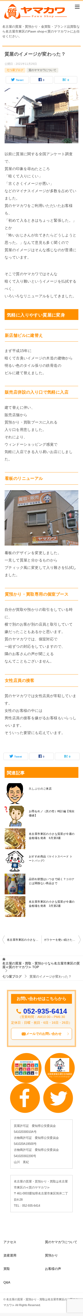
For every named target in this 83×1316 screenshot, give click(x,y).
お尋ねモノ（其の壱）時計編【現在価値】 (51, 813)
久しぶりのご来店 (40, 788)
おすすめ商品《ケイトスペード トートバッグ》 (50, 858)
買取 (6, 1269)
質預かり (51, 1255)
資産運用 (9, 1255)
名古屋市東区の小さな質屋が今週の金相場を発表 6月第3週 (51, 836)
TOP (41, 965)
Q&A (6, 1282)
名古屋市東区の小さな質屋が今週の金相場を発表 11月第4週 (24, 939)
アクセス (9, 1242)
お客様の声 (53, 1269)
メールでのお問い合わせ (44, 1033)
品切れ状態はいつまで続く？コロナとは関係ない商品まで (51, 881)
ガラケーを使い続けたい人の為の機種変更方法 (62, 939)
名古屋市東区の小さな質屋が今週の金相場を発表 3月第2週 (51, 903)
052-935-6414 (45, 1011)
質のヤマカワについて (42, 70)
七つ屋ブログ (15, 70)
